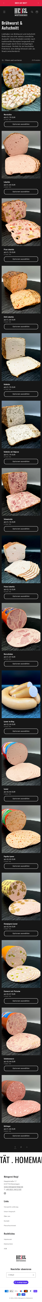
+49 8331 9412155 (13, 1189)
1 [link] (15, 1147)
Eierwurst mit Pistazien (12, 991)
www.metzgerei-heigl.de (13, 1187)
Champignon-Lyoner (11, 924)
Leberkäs (7, 182)
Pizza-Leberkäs (9, 249)
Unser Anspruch (9, 1211)
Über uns (7, 1216)
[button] (4, 12)
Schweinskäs (8, 519)
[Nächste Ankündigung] (38, 3)
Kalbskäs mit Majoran (11, 452)
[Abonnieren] (33, 1275)
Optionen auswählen (21, 124)
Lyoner (6, 789)
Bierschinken (8, 654)
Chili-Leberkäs (9, 317)
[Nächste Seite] (26, 1147)
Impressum (8, 1239)
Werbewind (29, 1298)
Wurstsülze (8, 115)
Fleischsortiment (10, 1225)
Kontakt (6, 1221)
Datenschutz (8, 1244)
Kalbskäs (7, 384)
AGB (5, 1249)
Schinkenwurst (9, 1059)
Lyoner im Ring (9, 721)
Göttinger (7, 1126)
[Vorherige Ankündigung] (4, 3)
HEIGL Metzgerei (19, 1298)
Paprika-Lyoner (9, 856)
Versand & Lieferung (11, 1207)
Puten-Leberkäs (9, 587)
